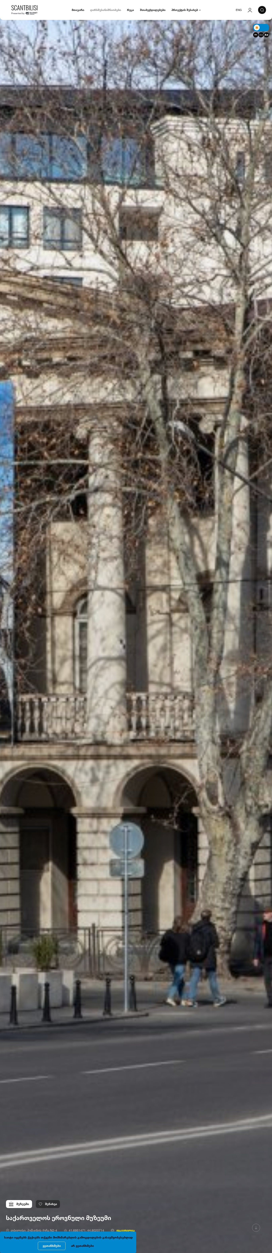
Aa (255, 35)
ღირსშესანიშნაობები (105, 10)
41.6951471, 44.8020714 (86, 1230)
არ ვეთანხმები (82, 1246)
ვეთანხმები (52, 1246)
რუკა (130, 10)
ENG (239, 10)
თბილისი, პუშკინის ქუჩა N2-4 (34, 1230)
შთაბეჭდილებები (152, 10)
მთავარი (78, 10)
